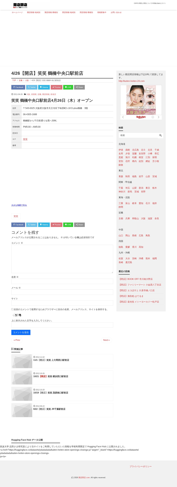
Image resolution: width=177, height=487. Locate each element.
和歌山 (135, 218)
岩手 (141, 176)
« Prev (17, 340)
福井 (154, 203)
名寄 (121, 153)
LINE (69, 87)
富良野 (142, 153)
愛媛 (127, 247)
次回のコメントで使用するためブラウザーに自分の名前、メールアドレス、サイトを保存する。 (61, 309)
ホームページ (17, 12)
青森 (121, 176)
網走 (148, 161)
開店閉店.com (84, 477)
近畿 (39, 94)
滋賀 (150, 218)
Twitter (33, 87)
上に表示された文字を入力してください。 (32, 320)
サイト (14, 298)
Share (80, 87)
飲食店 (53, 94)
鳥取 (148, 235)
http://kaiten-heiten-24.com (132, 81)
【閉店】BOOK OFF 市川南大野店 (136, 279)
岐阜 (134, 203)
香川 (134, 247)
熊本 (148, 258)
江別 (148, 157)
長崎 (121, 262)
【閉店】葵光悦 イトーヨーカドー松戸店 (139, 301)
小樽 (150, 153)
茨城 (136, 191)
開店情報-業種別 (51, 12)
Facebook (19, 87)
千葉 (121, 188)
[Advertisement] (88, 41)
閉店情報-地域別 (68, 12)
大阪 (28, 94)
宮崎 (134, 258)
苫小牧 (155, 161)
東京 (148, 188)
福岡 (154, 258)
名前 (15, 277)
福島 (134, 176)
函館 (127, 150)
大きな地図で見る (19, 205)
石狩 (127, 161)
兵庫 (127, 218)
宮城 (154, 176)
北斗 (143, 150)
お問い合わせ (116, 12)
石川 (148, 203)
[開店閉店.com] (30, 5)
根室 (141, 157)
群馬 (130, 191)
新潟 (141, 188)
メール (16, 288)
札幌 (134, 157)
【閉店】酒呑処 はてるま (131, 296)
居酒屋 (34, 94)
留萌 (154, 157)
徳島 (121, 247)
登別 (121, 161)
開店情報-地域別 (33, 12)
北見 (150, 150)
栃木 (154, 188)
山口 (121, 235)
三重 (121, 203)
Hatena (45, 87)
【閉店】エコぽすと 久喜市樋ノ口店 (137, 290)
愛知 (141, 203)
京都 (121, 218)
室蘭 (134, 153)
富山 (127, 203)
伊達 (121, 150)
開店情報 (46, 94)
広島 (141, 235)
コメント (17, 243)
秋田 (127, 176)
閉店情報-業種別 (86, 12)
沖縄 (141, 258)
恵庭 (121, 157)
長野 (143, 191)
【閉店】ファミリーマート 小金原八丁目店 (140, 284)
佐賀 (121, 258)
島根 (134, 235)
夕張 (127, 153)
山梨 (134, 188)
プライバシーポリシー (141, 466)
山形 (148, 176)
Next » (106, 340)
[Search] (160, 135)
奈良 (157, 218)
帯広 (157, 153)
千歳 (157, 150)
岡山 (127, 235)
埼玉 (127, 188)
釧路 (121, 165)
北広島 (135, 150)
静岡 (121, 207)
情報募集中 (101, 12)
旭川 (127, 157)
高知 (141, 247)
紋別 (141, 161)
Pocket (57, 87)
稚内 (134, 161)
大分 (127, 258)
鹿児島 (128, 262)
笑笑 (25, 139)
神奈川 (122, 191)
